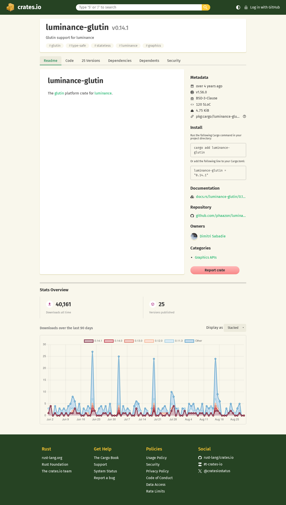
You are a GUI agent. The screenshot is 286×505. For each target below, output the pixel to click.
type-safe (77, 46)
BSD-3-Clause (206, 98)
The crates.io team (57, 471)
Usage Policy (156, 458)
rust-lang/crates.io (215, 457)
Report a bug (104, 478)
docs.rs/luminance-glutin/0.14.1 (221, 197)
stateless (102, 46)
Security (174, 61)
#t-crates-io (210, 464)
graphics (153, 46)
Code (69, 61)
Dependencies (119, 61)
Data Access (155, 484)
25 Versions (91, 61)
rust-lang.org (52, 458)
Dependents (149, 61)
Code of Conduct (159, 478)
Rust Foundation (55, 464)
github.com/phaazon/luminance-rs (221, 216)
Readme (50, 61)
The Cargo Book (106, 458)
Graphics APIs (206, 257)
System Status (105, 471)
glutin (55, 46)
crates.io (29, 7)
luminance (128, 46)
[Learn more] (244, 117)
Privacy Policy (157, 471)
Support (100, 464)
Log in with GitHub (265, 7)
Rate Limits (155, 491)
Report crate (215, 270)
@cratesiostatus (214, 471)
